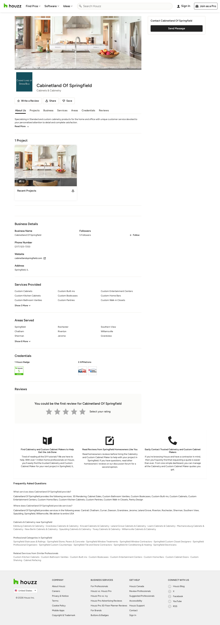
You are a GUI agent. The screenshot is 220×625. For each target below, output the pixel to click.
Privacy (55, 596)
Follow (136, 235)
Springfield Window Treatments (102, 541)
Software (50, 6)
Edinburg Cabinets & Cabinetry (28, 526)
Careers (56, 591)
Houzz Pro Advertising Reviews (106, 600)
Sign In (132, 615)
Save (69, 100)
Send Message (176, 28)
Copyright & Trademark (63, 615)
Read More (20, 126)
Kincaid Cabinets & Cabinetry (94, 526)
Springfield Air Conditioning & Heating (133, 544)
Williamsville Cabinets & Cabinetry (139, 529)
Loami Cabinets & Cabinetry (161, 526)
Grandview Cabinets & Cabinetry (62, 526)
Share (52, 100)
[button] (78, 368)
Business (48, 110)
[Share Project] (73, 191)
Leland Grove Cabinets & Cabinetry (128, 526)
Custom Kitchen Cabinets (26, 557)
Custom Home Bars (154, 557)
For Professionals (99, 586)
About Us (20, 110)
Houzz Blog (179, 586)
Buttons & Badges (100, 615)
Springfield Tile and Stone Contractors (93, 544)
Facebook (178, 596)
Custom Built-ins (78, 557)
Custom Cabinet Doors (177, 557)
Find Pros (32, 6)
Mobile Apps (58, 610)
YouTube (177, 601)
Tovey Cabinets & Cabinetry (106, 529)
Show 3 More (21, 305)
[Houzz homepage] (13, 5)
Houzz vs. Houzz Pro (101, 591)
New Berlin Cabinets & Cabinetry (41, 529)
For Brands (96, 610)
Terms (55, 600)
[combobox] (124, 6)
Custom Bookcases (99, 557)
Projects (34, 110)
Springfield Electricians (165, 544)
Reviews (104, 110)
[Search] (80, 6)
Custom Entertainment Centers (126, 557)
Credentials (88, 110)
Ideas (66, 6)
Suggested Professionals (141, 596)
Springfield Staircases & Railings (29, 541)
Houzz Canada (136, 586)
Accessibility (135, 600)
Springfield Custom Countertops (55, 544)
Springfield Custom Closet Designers (172, 541)
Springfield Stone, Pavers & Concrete (66, 541)
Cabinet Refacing (32, 560)
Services (62, 110)
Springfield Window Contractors (136, 541)
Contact (133, 610)
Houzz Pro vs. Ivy (99, 596)
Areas (74, 110)
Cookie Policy (59, 605)
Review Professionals (140, 591)
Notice (65, 596)
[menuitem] (33, 6)
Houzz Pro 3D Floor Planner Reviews (109, 605)
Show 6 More (21, 341)
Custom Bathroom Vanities (54, 557)
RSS (175, 606)
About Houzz (58, 586)
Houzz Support (137, 605)
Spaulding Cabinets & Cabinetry (75, 529)
